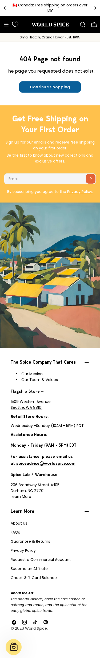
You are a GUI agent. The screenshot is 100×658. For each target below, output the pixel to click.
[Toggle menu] (6, 24)
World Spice (36, 628)
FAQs (15, 532)
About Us (19, 523)
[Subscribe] (90, 179)
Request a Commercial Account (41, 559)
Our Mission (32, 373)
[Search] (82, 24)
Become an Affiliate (29, 568)
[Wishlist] (15, 24)
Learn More (21, 496)
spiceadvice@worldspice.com (45, 463)
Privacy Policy (23, 550)
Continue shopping (50, 87)
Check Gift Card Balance (34, 577)
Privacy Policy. (80, 191)
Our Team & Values (39, 379)
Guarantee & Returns (30, 541)
